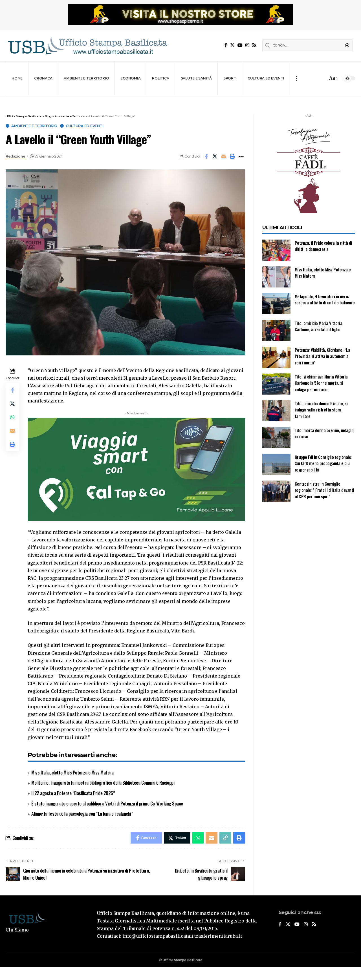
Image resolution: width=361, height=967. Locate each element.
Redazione (15, 156)
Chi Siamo (17, 930)
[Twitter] (232, 45)
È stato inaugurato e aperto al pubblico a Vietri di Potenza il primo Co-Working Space (107, 803)
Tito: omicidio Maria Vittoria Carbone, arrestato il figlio (318, 326)
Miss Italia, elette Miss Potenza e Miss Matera (72, 772)
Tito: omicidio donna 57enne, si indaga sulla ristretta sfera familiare (321, 409)
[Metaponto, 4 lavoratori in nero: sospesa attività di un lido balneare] (276, 303)
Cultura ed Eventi (85, 126)
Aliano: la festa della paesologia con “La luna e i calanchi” (82, 813)
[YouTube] (240, 45)
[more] (296, 78)
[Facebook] (226, 45)
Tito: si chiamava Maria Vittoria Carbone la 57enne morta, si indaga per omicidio (321, 382)
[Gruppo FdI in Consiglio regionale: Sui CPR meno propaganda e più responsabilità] (276, 464)
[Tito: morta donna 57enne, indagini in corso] (276, 437)
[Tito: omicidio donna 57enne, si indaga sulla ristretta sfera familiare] (276, 410)
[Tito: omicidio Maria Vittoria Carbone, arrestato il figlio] (276, 330)
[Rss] (254, 45)
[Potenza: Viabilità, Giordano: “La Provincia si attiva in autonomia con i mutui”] (276, 357)
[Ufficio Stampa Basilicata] (87, 45)
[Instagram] (247, 45)
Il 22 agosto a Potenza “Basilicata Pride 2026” (73, 792)
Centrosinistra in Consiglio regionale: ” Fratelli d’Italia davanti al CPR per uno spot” (324, 490)
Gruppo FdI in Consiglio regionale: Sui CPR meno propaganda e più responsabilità (323, 463)
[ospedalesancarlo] (180, 99)
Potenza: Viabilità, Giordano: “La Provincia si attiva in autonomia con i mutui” (322, 356)
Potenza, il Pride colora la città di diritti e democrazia (323, 246)
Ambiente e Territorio (34, 126)
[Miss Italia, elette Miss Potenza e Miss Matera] (276, 276)
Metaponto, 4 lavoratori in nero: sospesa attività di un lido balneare (325, 299)
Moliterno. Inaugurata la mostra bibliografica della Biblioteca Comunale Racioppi (102, 782)
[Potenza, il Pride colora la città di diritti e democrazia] (276, 250)
